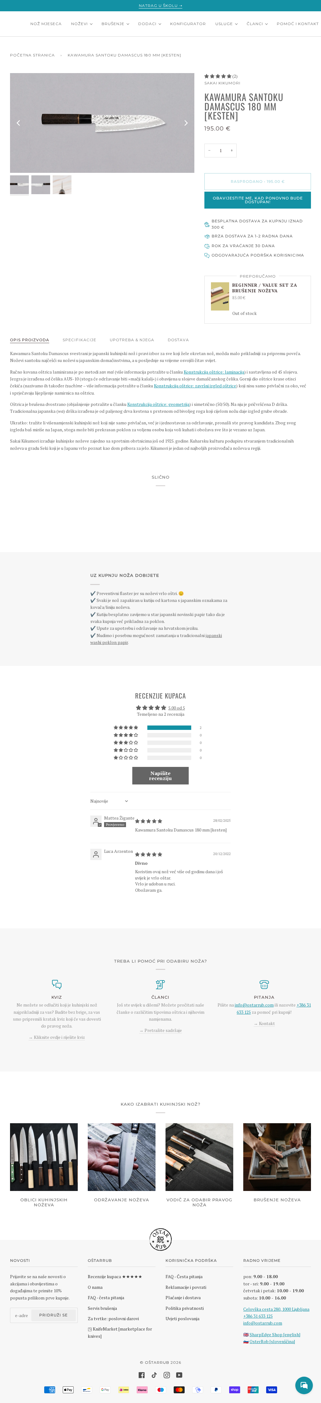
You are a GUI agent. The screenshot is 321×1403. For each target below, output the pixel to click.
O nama (95, 1287)
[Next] (185, 123)
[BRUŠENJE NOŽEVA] (277, 1157)
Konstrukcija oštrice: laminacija (214, 372)
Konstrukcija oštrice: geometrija (158, 404)
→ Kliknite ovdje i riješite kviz (57, 1037)
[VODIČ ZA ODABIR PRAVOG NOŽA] (199, 1157)
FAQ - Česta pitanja (184, 1276)
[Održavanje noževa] (121, 1157)
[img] (148, 821)
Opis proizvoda (29, 339)
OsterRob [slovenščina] (272, 1341)
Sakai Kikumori (222, 83)
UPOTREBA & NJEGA (132, 339)
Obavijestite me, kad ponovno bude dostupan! (258, 200)
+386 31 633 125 (258, 1316)
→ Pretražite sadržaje (160, 1030)
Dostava (178, 339)
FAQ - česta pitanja (106, 1297)
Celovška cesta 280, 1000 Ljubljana (276, 1309)
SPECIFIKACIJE (79, 339)
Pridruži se (53, 1315)
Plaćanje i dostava (183, 1297)
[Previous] (18, 123)
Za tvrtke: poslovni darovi (113, 1318)
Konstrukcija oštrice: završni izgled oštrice (195, 386)
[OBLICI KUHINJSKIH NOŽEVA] (44, 1157)
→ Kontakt (264, 1023)
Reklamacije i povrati (186, 1287)
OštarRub (157, 1362)
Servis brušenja (102, 1308)
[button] (218, 76)
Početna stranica (32, 55)
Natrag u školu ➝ (160, 5)
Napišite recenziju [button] (160, 776)
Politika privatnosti (185, 1308)
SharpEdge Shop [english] (275, 1334)
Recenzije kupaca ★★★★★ (115, 1276)
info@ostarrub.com (262, 1323)
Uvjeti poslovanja (182, 1318)
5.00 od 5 (176, 708)
